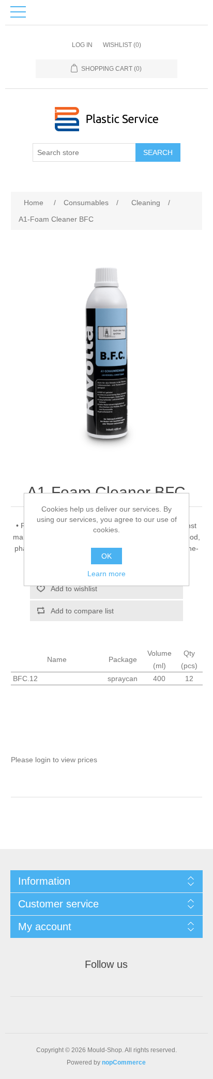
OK (106, 556)
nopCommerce (124, 1062)
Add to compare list (82, 611)
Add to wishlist (74, 588)
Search (158, 152)
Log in (82, 45)
